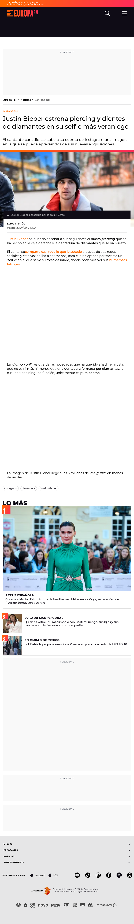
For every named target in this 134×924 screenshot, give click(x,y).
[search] (107, 13)
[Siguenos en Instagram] (98, 876)
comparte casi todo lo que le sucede (53, 252)
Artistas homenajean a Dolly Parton (25, 4)
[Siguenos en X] (119, 876)
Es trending (42, 99)
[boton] (99, 844)
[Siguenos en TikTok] (87, 876)
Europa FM (10, 99)
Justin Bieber (17, 239)
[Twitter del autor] (23, 223)
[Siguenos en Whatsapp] (129, 876)
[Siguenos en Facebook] (108, 876)
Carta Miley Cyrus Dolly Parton (23, 2)
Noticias (26, 99)
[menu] (124, 12)
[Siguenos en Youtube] (77, 876)
